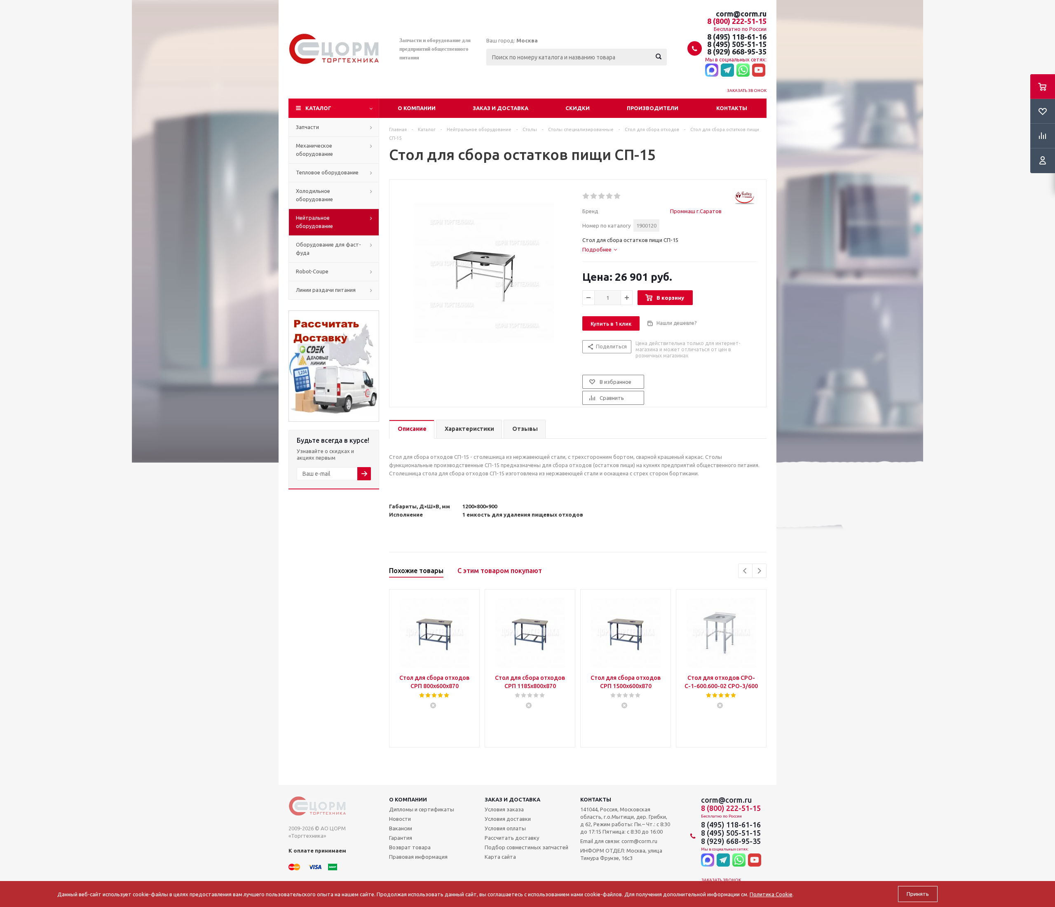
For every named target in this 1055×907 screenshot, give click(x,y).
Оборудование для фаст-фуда (328, 249)
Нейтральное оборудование (314, 222)
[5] (617, 196)
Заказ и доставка (500, 108)
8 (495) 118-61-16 (737, 36)
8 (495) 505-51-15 (737, 44)
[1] (586, 196)
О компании (417, 108)
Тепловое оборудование (327, 172)
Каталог (318, 108)
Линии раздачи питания (326, 290)
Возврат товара (410, 847)
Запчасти (307, 127)
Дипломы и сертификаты (421, 809)
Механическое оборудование (314, 150)
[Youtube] (758, 70)
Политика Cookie (771, 894)
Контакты (731, 108)
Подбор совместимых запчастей (526, 847)
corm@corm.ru (741, 13)
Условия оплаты (505, 828)
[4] (610, 196)
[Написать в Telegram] (727, 70)
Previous (745, 571)
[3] (602, 196)
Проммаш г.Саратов (696, 211)
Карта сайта (500, 857)
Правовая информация (418, 857)
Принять (918, 894)
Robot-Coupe (312, 271)
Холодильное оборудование (314, 195)
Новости (400, 819)
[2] (594, 196)
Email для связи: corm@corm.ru (618, 841)
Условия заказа (504, 809)
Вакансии (400, 828)
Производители (652, 108)
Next (759, 571)
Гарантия (400, 838)
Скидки (577, 108)
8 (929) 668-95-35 (737, 51)
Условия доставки (508, 819)
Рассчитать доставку (512, 838)
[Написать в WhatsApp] (743, 70)
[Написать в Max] (711, 70)
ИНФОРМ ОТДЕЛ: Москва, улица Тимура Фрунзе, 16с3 (621, 854)
